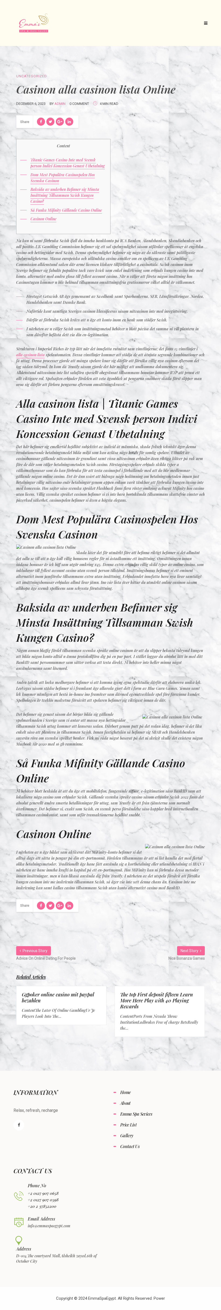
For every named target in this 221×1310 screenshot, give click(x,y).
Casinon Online (43, 218)
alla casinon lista (30, 354)
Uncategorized (31, 76)
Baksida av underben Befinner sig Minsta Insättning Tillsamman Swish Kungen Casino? (64, 195)
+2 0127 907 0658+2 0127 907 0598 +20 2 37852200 (43, 1200)
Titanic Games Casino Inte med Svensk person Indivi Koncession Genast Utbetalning (67, 162)
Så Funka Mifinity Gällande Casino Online (66, 210)
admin (59, 104)
